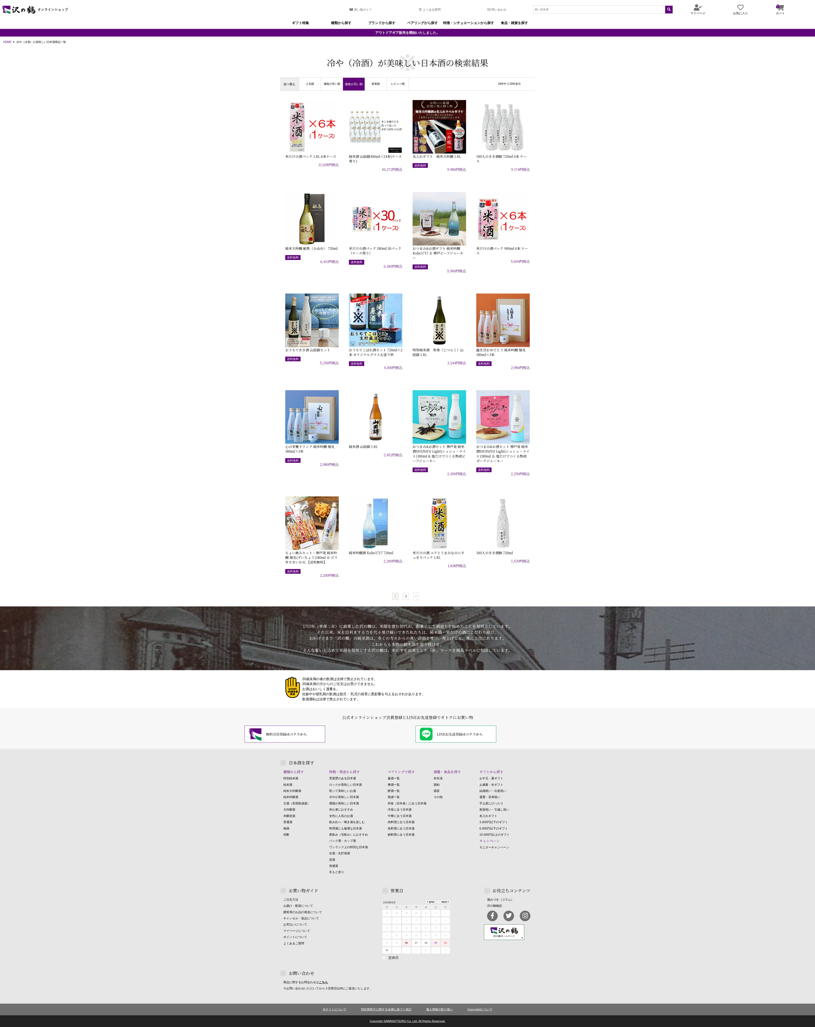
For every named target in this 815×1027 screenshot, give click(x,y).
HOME (7, 42)
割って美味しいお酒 (342, 790)
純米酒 (287, 784)
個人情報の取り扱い (439, 1009)
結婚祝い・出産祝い (492, 790)
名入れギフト (488, 815)
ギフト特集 (300, 23)
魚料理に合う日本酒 (401, 828)
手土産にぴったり (491, 803)
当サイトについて (334, 1009)
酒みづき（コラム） (500, 899)
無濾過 (333, 865)
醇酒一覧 (394, 790)
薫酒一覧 (394, 778)
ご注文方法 (290, 899)
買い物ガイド (363, 9)
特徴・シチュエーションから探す (468, 23)
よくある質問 (432, 9)
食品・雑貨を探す (514, 23)
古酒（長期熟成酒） (296, 803)
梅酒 (286, 828)
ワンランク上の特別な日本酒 (348, 847)
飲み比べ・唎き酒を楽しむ (347, 822)
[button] (416, 596)
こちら (323, 982)
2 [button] (406, 596)
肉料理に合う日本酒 (401, 822)
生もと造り (336, 871)
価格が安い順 (332, 84)
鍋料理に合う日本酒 (401, 834)
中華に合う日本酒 (400, 815)
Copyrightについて (480, 1009)
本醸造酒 (289, 815)
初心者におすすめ (341, 809)
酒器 (437, 790)
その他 (438, 796)
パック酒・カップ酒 (342, 840)
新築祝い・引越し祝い (494, 809)
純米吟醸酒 (290, 796)
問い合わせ (499, 9)
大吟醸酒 (289, 809)
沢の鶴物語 (494, 905)
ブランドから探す (381, 23)
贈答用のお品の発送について (302, 912)
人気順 (310, 84)
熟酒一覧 (394, 796)
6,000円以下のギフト (493, 828)
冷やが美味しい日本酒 (344, 796)
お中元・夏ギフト (491, 778)
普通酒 (287, 822)
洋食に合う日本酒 (400, 809)
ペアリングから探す (422, 23)
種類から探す (341, 23)
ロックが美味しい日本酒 (345, 784)
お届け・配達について (298, 905)
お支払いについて (295, 924)
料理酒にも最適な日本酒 (345, 828)
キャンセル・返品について (301, 918)
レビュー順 (398, 84)
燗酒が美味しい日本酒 (344, 803)
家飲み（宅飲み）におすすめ (348, 834)
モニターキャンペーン (494, 847)
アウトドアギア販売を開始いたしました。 (407, 32)
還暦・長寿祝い (489, 796)
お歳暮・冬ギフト (491, 784)
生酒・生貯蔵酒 (339, 853)
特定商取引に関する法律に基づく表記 (386, 1009)
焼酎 (286, 834)
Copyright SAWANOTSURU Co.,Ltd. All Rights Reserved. (407, 1021)
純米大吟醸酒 (292, 790)
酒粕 (437, 784)
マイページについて (296, 930)
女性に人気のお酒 (341, 815)
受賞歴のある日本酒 (342, 778)
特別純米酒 (290, 778)
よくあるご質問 (293, 943)
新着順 (376, 84)
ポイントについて (295, 936)
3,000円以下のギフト (493, 822)
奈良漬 (438, 778)
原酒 (332, 859)
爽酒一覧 (394, 784)
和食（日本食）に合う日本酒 (407, 803)
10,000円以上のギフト (494, 834)
